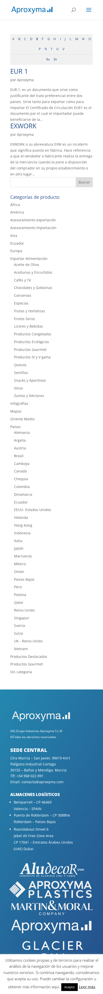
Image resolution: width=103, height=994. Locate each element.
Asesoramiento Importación (33, 227)
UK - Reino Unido (28, 641)
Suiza (18, 633)
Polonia (20, 594)
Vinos (18, 388)
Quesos (20, 364)
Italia (18, 540)
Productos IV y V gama (32, 357)
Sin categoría (21, 671)
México (20, 563)
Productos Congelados (32, 334)
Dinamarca (23, 494)
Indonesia (22, 533)
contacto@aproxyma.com (43, 781)
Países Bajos (24, 579)
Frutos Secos (24, 318)
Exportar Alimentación (29, 258)
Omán (19, 571)
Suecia (19, 625)
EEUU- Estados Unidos (32, 509)
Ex (55, 59)
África (15, 204)
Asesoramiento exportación (33, 220)
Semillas (21, 372)
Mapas (16, 411)
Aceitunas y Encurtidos (33, 272)
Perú (18, 586)
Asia (13, 235)
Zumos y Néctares (29, 395)
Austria (20, 448)
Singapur (21, 618)
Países (15, 426)
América (17, 212)
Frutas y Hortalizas (29, 311)
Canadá (20, 471)
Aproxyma (25, 79)
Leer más (87, 986)
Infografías (19, 403)
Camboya (22, 463)
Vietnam (21, 648)
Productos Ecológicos (31, 341)
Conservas (22, 295)
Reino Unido (24, 610)
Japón (19, 548)
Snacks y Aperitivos (30, 380)
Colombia (22, 486)
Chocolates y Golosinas (33, 287)
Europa (16, 250)
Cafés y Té (22, 280)
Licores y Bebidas (28, 326)
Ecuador (17, 243)
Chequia (21, 478)
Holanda (21, 517)
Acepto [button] (69, 987)
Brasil (19, 455)
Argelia (20, 440)
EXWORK (23, 125)
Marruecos (23, 556)
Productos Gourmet (30, 349)
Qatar (19, 602)
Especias (21, 303)
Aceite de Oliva (26, 264)
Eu (48, 59)
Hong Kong (23, 525)
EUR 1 (19, 71)
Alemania (22, 432)
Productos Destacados (28, 656)
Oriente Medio (22, 419)
